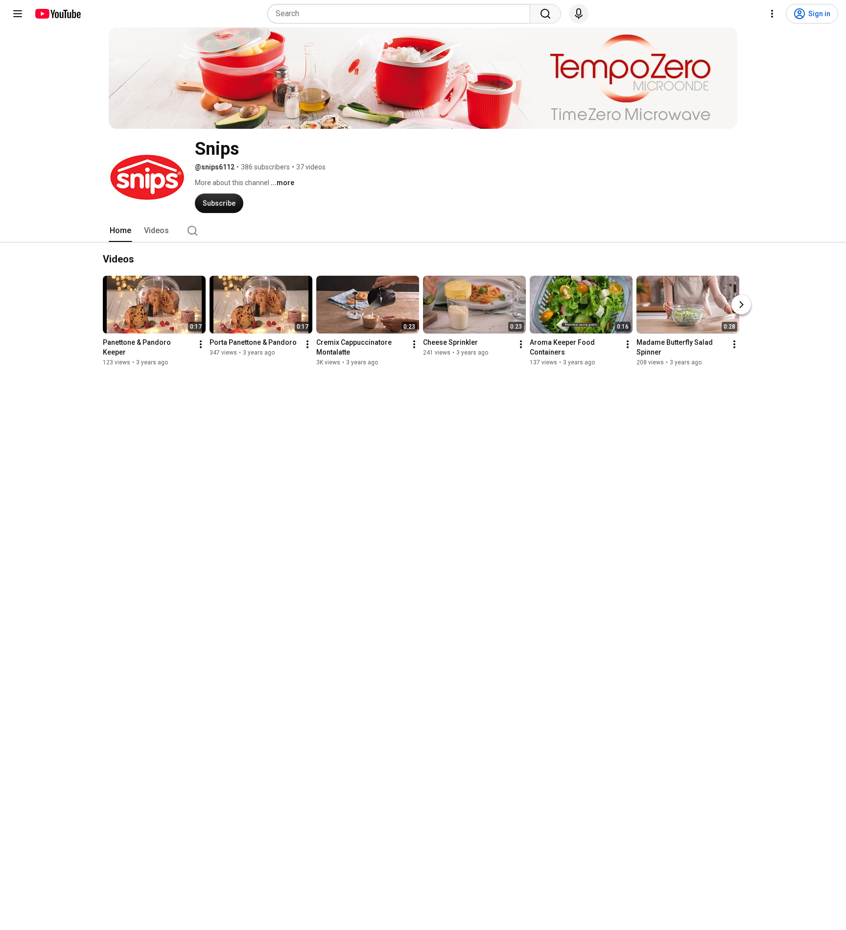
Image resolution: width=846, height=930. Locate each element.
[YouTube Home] (57, 13)
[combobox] (402, 14)
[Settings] (772, 14)
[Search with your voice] (578, 14)
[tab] (120, 230)
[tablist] (423, 230)
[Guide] (18, 14)
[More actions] (201, 344)
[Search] (545, 14)
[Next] (741, 304)
